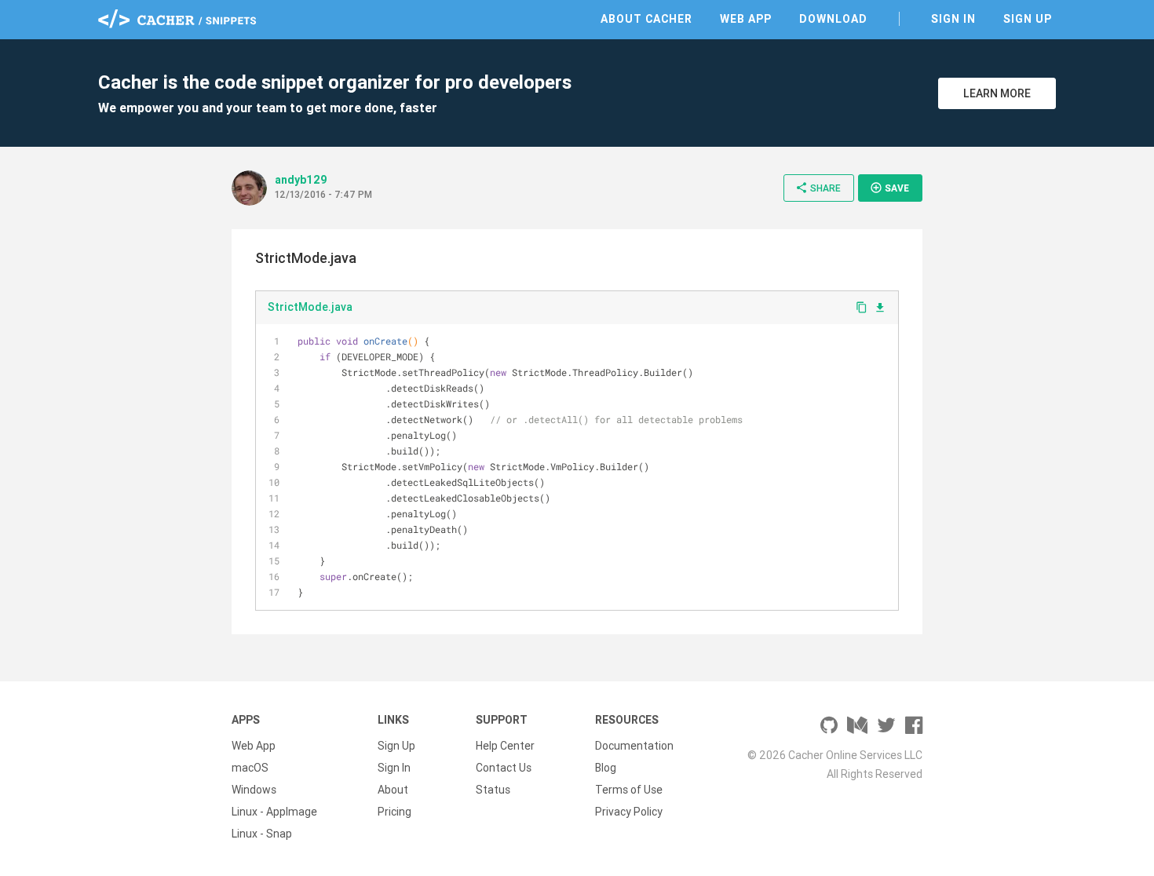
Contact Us (503, 768)
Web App (746, 19)
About (393, 790)
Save (889, 187)
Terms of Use (629, 790)
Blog (605, 768)
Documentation (634, 746)
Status (493, 790)
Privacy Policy (629, 812)
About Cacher (646, 19)
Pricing (394, 812)
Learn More (997, 93)
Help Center (505, 746)
